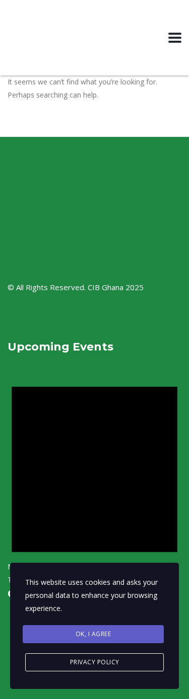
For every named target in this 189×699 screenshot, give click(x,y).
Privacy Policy (94, 662)
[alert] (94, 476)
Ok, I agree (93, 634)
